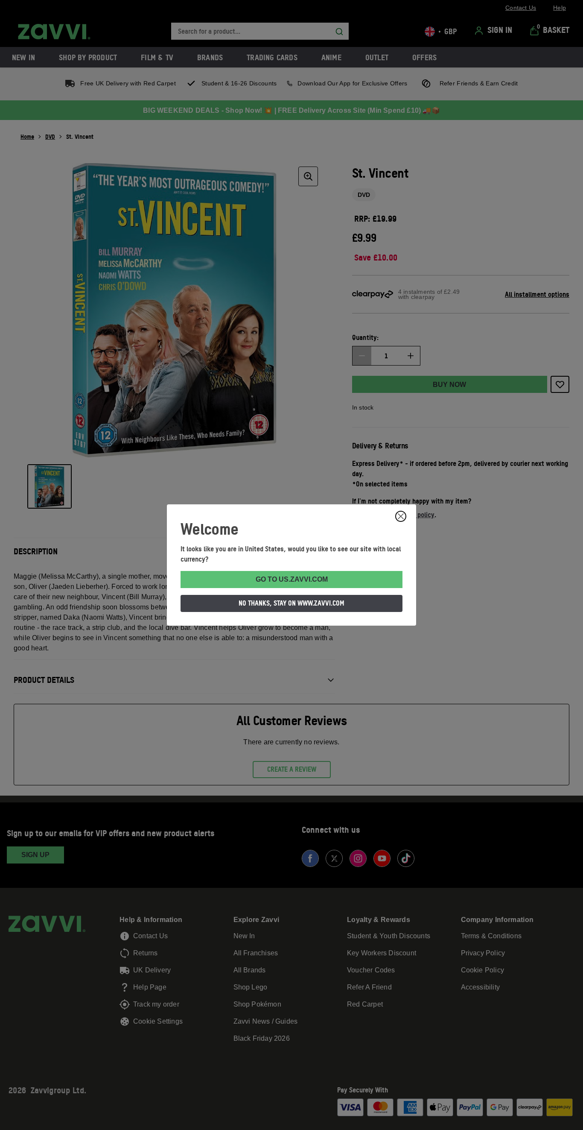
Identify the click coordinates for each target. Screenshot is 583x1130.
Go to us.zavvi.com (292, 579)
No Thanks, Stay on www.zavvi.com (291, 603)
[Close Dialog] (401, 516)
